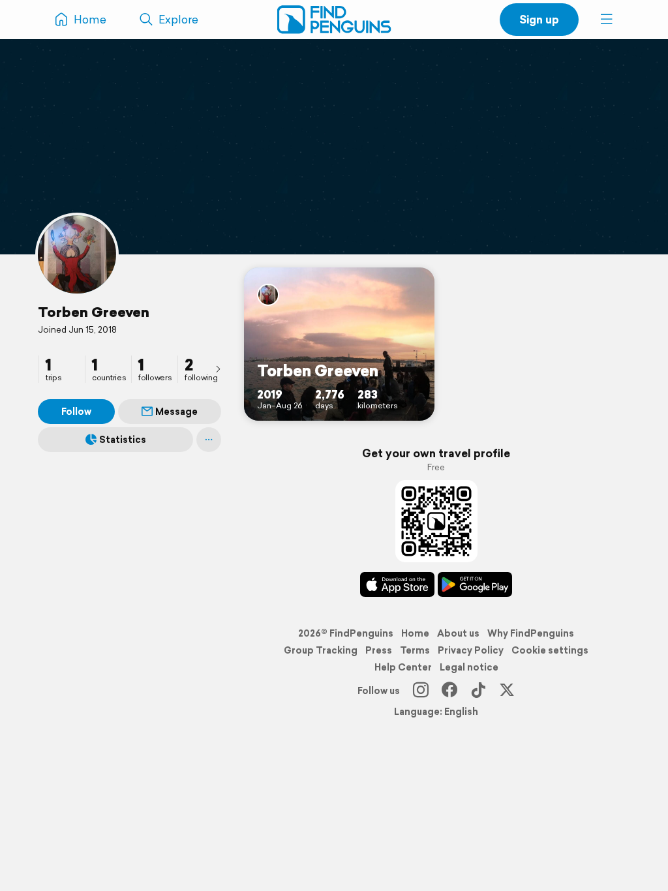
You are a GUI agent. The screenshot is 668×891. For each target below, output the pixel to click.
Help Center (403, 667)
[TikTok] (478, 690)
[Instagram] (421, 690)
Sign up (539, 19)
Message (176, 411)
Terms (415, 650)
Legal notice (469, 667)
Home (415, 633)
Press (378, 650)
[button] (606, 19)
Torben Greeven (93, 312)
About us (458, 633)
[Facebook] (449, 690)
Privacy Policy (471, 650)
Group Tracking (320, 650)
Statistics (122, 439)
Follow (76, 411)
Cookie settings (549, 650)
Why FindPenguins (530, 633)
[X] (507, 690)
